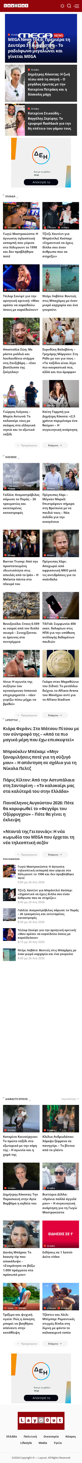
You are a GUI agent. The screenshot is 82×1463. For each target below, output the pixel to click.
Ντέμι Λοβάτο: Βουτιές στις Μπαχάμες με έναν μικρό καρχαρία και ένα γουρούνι (47, 952)
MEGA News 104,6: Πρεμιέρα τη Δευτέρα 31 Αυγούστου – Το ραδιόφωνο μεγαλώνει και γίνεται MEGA (39, 48)
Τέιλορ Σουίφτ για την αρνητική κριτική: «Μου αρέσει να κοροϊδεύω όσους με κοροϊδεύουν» (47, 934)
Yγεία (10, 1308)
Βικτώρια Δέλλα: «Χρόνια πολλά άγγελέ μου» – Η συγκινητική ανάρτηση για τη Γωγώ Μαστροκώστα (59, 1203)
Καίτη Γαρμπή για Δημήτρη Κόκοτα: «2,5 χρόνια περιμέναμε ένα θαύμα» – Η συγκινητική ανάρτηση (59, 421)
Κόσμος (11, 488)
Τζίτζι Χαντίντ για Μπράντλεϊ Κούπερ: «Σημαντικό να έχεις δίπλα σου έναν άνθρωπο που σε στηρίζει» (45, 894)
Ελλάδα (15, 35)
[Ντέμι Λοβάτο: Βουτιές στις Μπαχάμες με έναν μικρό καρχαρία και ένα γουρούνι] (60, 278)
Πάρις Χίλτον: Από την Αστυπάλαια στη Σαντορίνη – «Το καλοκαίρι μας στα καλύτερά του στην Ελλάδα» (38, 785)
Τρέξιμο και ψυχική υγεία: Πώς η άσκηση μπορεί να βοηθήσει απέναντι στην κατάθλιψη (19, 1323)
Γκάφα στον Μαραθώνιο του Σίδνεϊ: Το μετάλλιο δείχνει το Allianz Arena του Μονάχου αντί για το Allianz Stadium (60, 690)
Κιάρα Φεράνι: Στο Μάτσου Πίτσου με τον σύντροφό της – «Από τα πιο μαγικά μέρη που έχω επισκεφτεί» (41, 734)
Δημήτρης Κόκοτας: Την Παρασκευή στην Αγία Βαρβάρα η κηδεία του (20, 1198)
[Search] (69, 6)
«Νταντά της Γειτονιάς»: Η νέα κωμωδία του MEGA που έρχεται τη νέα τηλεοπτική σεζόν (38, 837)
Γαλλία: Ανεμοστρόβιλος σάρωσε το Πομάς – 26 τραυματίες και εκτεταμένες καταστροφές (21, 504)
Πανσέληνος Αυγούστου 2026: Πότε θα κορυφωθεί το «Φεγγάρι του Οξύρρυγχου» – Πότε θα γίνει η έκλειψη (38, 811)
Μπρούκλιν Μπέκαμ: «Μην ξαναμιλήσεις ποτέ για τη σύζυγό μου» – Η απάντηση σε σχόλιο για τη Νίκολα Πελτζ (39, 760)
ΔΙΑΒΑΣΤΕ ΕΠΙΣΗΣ (16, 1099)
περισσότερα (69, 1098)
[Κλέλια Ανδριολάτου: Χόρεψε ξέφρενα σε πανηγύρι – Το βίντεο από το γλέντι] (60, 1118)
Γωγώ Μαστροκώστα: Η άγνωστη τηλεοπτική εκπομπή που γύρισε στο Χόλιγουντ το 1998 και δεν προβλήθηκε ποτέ (46, 872)
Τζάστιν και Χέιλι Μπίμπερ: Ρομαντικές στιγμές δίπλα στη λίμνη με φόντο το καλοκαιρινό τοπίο (58, 1323)
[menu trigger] (76, 6)
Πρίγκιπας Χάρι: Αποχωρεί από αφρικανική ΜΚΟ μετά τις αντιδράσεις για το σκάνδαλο (59, 570)
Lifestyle (12, 228)
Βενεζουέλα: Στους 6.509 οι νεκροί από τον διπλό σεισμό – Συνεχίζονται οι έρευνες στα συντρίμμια (21, 633)
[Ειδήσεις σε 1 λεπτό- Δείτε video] (60, 1234)
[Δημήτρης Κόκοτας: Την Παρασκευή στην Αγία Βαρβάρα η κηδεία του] (21, 1176)
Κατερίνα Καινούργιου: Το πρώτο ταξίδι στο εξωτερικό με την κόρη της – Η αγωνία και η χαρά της (20, 1145)
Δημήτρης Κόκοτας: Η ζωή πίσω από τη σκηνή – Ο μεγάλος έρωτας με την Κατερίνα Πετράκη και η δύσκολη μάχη (49, 84)
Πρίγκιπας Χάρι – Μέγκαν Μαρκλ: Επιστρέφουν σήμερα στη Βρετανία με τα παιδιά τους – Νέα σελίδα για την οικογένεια (58, 508)
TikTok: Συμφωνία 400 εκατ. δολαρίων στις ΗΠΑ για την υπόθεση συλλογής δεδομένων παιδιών (59, 633)
